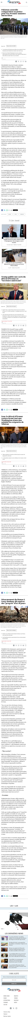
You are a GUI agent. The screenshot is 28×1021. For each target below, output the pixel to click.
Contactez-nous (7, 1012)
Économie (6, 1002)
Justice (16, 214)
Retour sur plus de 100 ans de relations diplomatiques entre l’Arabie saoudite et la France (17, 949)
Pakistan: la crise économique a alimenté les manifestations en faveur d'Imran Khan (14, 264)
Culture (5, 1004)
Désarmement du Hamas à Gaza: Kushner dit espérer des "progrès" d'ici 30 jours (13, 601)
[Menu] (1, 2)
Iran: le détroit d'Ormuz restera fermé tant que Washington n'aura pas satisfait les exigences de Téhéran (12, 420)
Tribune (16, 998)
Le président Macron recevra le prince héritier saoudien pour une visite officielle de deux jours (17, 955)
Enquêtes (16, 996)
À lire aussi (14, 220)
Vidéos (15, 1002)
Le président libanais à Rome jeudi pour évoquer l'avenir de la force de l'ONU (17, 966)
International (7, 1000)
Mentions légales (7, 1016)
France (5, 998)
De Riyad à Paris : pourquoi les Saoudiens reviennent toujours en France (18, 944)
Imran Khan (22, 214)
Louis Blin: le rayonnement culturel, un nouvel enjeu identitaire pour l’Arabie (16, 961)
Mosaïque (16, 1000)
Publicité (5, 1014)
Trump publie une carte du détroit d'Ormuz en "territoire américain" (13, 279)
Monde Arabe (6, 996)
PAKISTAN (9, 214)
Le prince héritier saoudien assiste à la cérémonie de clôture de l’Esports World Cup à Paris (17, 938)
